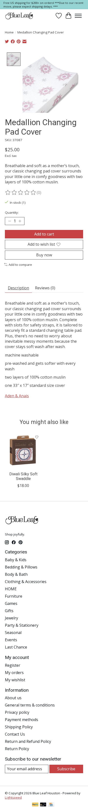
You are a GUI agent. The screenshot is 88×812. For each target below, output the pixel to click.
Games (11, 603)
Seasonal (13, 632)
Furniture (13, 596)
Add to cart (44, 234)
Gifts (9, 610)
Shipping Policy (19, 727)
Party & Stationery (21, 625)
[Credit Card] (51, 805)
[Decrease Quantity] (9, 221)
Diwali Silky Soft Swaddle (23, 476)
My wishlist (15, 679)
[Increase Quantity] (20, 221)
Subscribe (66, 768)
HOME (11, 589)
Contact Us (15, 734)
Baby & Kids (15, 559)
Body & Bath (16, 574)
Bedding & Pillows (21, 567)
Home (9, 32)
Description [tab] (18, 288)
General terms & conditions (30, 705)
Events (11, 639)
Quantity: (12, 212)
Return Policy (17, 748)
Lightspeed (13, 797)
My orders (14, 672)
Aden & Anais (17, 395)
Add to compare (20, 264)
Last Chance (16, 647)
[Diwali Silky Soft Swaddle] (23, 450)
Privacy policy (17, 712)
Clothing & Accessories (25, 581)
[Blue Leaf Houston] (19, 16)
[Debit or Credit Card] (43, 805)
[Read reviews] (21, 192)
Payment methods (21, 719)
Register (12, 665)
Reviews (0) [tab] (45, 288)
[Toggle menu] (78, 16)
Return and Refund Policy (28, 741)
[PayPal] (35, 805)
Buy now (44, 255)
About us (13, 697)
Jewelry (11, 618)
